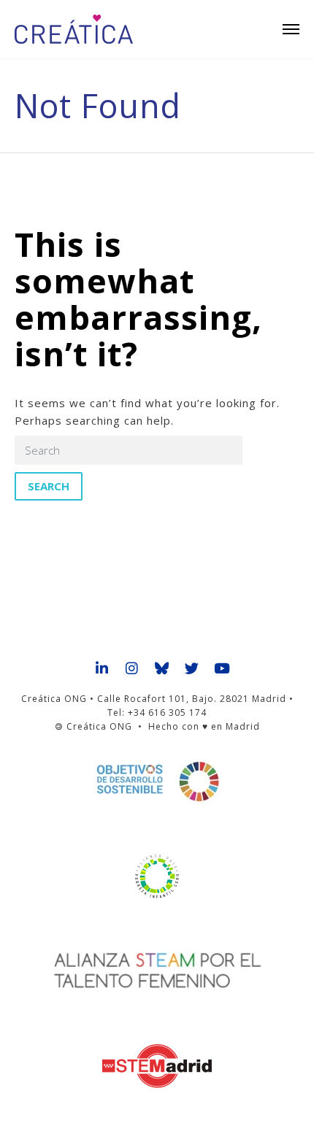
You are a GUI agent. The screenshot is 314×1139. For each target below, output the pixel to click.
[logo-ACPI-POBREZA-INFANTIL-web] (157, 876)
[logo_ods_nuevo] (157, 781)
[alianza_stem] (157, 971)
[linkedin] (103, 669)
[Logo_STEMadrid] (157, 1066)
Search (48, 486)
